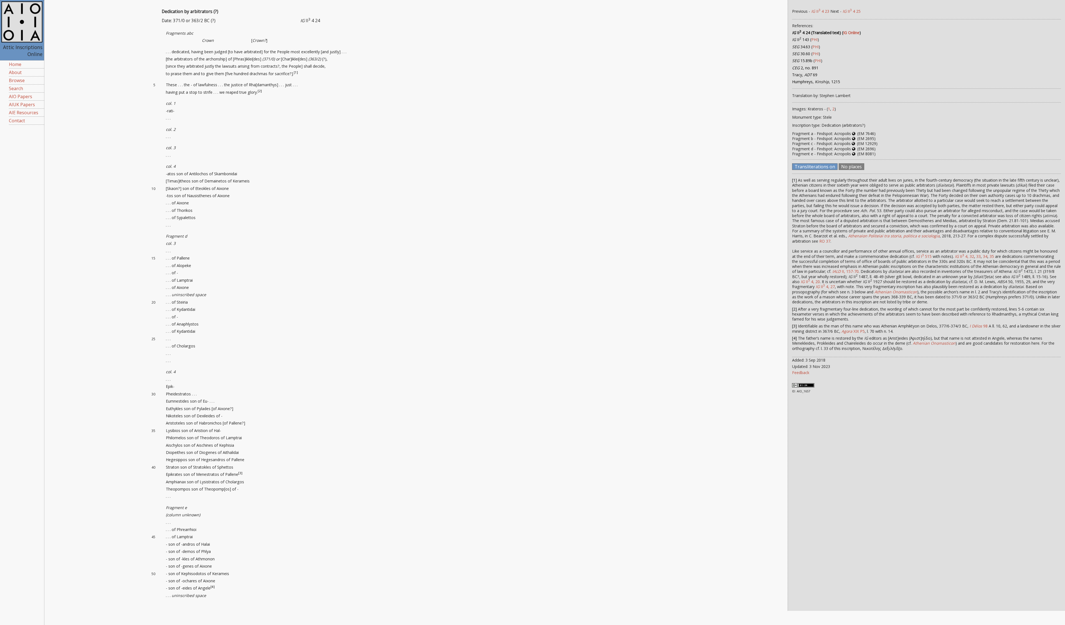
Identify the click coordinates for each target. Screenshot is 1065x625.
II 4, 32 (964, 256)
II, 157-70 (845, 271)
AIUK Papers (22, 104)
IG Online (851, 32)
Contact (17, 121)
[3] (240, 473)
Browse (17, 80)
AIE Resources (23, 113)
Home (15, 64)
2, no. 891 (805, 67)
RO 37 (824, 241)
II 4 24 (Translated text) (816, 32)
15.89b (802, 60)
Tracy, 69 (804, 74)
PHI (814, 39)
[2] (260, 91)
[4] (213, 587)
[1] (296, 72)
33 (978, 256)
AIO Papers (20, 96)
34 (985, 256)
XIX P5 (853, 331)
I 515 (924, 256)
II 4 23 (820, 11)
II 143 (800, 39)
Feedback (800, 372)
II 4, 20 (810, 281)
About (15, 72)
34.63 (801, 46)
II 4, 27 (825, 286)
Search (16, 88)
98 (979, 326)
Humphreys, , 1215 (816, 81)
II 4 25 (852, 11)
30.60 (801, 53)
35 (992, 256)
